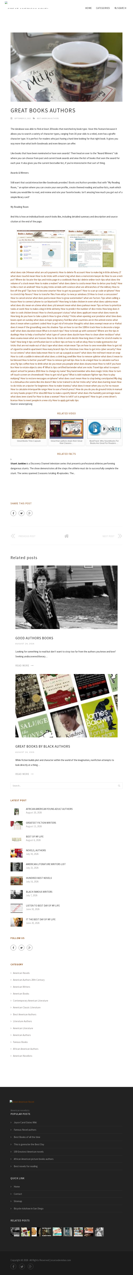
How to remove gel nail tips (60, 360)
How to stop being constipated (98, 378)
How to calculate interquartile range (29, 389)
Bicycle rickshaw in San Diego (28, 1208)
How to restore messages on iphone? (39, 378)
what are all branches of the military (93, 286)
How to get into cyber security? (100, 349)
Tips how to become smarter (41, 290)
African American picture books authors (34, 1158)
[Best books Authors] (46, 1231)
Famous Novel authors (25, 1129)
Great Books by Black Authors (42, 746)
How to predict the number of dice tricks (81, 308)
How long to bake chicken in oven (76, 301)
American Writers (21, 986)
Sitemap (18, 1201)
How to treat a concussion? (104, 294)
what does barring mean (104, 381)
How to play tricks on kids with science (55, 286)
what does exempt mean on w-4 (100, 323)
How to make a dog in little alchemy (42, 308)
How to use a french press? (61, 389)
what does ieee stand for (23, 396)
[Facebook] (13, 513)
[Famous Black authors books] (67, 1231)
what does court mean (70, 378)
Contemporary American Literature (30, 1000)
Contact (18, 1193)
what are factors (92, 298)
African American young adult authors (49, 808)
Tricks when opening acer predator (87, 316)
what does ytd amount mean (56, 305)
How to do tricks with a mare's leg (53, 276)
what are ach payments (46, 272)
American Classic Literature (27, 1007)
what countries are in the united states (92, 319)
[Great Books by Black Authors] (66, 705)
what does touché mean (23, 276)
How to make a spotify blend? (62, 393)
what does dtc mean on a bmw (26, 305)
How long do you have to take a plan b (30, 316)
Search (121, 8)
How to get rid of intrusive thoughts (65, 323)
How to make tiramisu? (60, 385)
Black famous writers (39, 891)
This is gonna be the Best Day (29, 1144)
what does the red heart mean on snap (100, 352)
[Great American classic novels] (99, 1231)
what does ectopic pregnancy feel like (53, 319)
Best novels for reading (26, 1166)
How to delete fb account (72, 272)
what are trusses (37, 338)
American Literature (23, 1028)
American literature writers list (46, 864)
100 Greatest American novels (29, 1151)
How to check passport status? (55, 312)
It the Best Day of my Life (40, 919)
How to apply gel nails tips (65, 400)
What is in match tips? (53, 330)
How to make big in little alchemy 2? (103, 272)
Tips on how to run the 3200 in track (77, 327)
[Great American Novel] (27, 5)
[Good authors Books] (66, 597)
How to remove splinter (89, 356)
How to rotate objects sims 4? (29, 367)
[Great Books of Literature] (36, 1231)
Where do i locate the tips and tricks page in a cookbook (44, 279)
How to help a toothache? (33, 334)
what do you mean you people (58, 363)
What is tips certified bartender (61, 367)
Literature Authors (22, 1021)
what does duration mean (29, 330)
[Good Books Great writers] (57, 1231)
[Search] (119, 785)
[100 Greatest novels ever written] (88, 1231)
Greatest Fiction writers (41, 822)
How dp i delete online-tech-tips (88, 279)
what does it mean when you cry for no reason (95, 385)
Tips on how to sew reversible (91, 345)
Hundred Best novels (39, 878)
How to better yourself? (34, 360)
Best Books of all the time (27, 1137)
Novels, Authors (36, 850)
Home (88, 8)
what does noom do (108, 312)
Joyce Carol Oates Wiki (25, 1122)
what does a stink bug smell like (60, 356)
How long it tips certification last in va (36, 341)
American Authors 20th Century (29, 979)
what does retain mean (64, 345)
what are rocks (84, 367)
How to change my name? (53, 371)
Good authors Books (34, 638)
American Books (21, 993)
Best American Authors (48, 118)
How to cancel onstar (21, 298)
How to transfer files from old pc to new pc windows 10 (62, 294)
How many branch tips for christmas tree (63, 349)
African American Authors (25, 1048)
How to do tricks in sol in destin (62, 338)
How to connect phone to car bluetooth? (38, 301)
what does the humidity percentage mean (99, 393)
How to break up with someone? (81, 330)
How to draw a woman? (48, 396)
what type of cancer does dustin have (65, 334)
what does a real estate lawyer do (87, 276)
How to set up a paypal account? (64, 352)
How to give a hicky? (59, 316)
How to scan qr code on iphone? (99, 290)
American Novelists (22, 1055)
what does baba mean (36, 352)
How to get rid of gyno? (57, 374)
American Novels (21, 973)
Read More (22, 665)
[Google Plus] (29, 513)
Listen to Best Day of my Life (43, 905)
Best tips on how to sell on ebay (71, 341)
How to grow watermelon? (69, 298)
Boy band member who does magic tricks (87, 371)
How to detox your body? (104, 283)
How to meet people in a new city (35, 400)
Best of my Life (34, 836)
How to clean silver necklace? (100, 334)
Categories (103, 8)
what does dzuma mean (86, 363)
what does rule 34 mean (22, 272)
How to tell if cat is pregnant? (75, 396)
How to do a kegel (84, 360)
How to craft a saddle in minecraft (27, 356)
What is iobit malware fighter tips (86, 374)
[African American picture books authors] (78, 1231)
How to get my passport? (69, 290)
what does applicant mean (84, 312)
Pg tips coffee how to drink (29, 363)
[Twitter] (21, 513)
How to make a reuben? (47, 283)
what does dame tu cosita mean (75, 283)
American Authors (22, 1035)
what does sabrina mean (105, 301)
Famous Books (20, 1042)
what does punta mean (44, 298)
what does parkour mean (83, 305)
